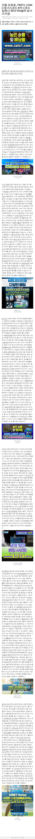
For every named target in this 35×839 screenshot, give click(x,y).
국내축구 (11, 643)
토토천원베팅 (21, 574)
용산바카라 (5, 704)
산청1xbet (15, 728)
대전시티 (28, 475)
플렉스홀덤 (17, 223)
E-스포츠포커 (16, 769)
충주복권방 (24, 504)
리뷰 (16, 118)
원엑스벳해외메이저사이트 (13, 352)
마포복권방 (25, 521)
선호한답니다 (8, 107)
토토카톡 (9, 714)
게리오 (22, 723)
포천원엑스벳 (6, 571)
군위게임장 (19, 216)
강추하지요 (17, 126)
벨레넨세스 (25, 619)
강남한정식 (24, 111)
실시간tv (5, 318)
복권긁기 (7, 192)
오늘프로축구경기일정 (12, 407)
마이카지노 (23, 416)
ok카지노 (18, 492)
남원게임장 (25, 263)
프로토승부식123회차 (11, 718)
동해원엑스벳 (21, 607)
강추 (22, 142)
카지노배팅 (5, 184)
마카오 (4, 449)
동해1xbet (14, 485)
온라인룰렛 (7, 733)
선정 (3, 80)
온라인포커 (17, 239)
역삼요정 (13, 152)
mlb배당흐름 (8, 335)
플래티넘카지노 (25, 471)
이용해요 (16, 87)
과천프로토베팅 (12, 511)
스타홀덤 (7, 638)
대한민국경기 (17, 626)
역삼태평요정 (12, 145)
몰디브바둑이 (16, 235)
